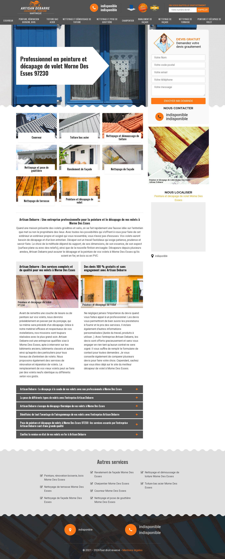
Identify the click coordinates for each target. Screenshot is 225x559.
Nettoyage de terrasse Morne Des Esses (64, 488)
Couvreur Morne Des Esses (110, 490)
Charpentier (128, 20)
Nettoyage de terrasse (185, 20)
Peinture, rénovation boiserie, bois (29, 20)
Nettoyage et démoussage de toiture (77, 20)
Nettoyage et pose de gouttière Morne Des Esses (112, 500)
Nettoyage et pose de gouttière (107, 20)
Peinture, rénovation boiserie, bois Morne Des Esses (64, 477)
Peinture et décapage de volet (209, 20)
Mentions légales (132, 550)
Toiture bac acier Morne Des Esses (161, 485)
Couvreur (8, 20)
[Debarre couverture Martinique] (35, 7)
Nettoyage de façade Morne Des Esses (63, 500)
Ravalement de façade (145, 20)
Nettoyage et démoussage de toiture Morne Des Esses (162, 474)
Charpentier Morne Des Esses (111, 483)
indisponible (109, 6)
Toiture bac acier (52, 20)
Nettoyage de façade (164, 20)
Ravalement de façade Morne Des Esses (114, 474)
